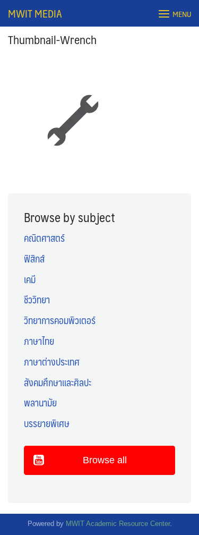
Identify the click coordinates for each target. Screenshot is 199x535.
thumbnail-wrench (52, 39)
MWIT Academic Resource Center (118, 524)
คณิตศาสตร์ (44, 238)
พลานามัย (40, 403)
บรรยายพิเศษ (47, 423)
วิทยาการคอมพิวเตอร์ (60, 320)
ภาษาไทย (39, 341)
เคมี (30, 279)
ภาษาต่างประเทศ (52, 362)
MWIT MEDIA (35, 13)
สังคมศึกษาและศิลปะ (57, 382)
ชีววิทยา (37, 300)
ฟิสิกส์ (34, 259)
